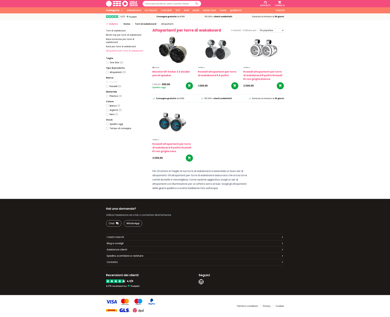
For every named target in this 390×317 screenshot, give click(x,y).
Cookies (280, 306)
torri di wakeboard (116, 30)
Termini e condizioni (247, 306)
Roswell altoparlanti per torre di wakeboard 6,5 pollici (217, 73)
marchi (280, 10)
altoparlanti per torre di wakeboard (124, 50)
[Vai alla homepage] (122, 4)
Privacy (267, 306)
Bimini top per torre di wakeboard (123, 34)
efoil (186, 10)
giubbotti (236, 10)
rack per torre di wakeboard (121, 46)
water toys (209, 10)
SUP (178, 10)
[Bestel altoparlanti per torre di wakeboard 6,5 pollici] (234, 85)
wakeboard (134, 10)
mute (223, 10)
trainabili (166, 10)
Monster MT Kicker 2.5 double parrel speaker (171, 73)
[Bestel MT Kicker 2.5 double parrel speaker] (189, 85)
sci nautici (151, 10)
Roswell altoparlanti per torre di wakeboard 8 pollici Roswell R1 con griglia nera (171, 147)
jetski (196, 10)
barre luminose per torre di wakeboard (120, 41)
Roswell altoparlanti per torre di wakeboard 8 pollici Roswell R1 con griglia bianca (262, 75)
